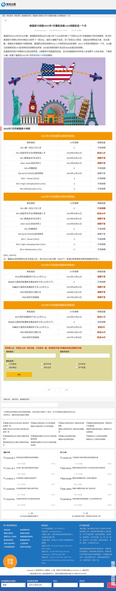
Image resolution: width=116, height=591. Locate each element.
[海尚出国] (8, 5)
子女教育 (12, 364)
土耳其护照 (24, 543)
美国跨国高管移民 (26, 537)
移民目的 (10, 361)
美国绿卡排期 (40, 55)
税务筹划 (12, 368)
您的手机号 (65, 352)
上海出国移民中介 (47, 574)
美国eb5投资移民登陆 (66, 439)
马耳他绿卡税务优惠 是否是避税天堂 (85, 457)
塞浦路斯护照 (25, 540)
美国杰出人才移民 (10, 537)
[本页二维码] (113, 583)
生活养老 (82, 364)
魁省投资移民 (8, 540)
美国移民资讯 (26, 16)
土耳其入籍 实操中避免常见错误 (27, 468)
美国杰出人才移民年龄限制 (95, 439)
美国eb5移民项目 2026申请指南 (42, 426)
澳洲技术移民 (25, 533)
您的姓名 (10, 352)
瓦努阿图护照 (25, 530)
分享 (66, 390)
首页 (3, 16)
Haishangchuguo (40, 30)
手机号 (82, 581)
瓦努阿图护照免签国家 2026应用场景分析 (87, 499)
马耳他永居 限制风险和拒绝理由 (27, 457)
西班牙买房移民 (25, 547)
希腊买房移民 (8, 533)
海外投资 (47, 368)
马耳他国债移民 (9, 547)
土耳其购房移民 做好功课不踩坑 (27, 488)
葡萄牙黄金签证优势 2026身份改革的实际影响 (88, 468)
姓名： (56, 581)
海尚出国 (7, 530)
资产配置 (82, 368)
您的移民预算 (33, 581)
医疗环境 (47, 364)
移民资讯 (10, 16)
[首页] (113, 563)
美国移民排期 (43, 405)
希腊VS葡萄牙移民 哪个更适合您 (83, 488)
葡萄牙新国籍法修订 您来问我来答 (84, 478)
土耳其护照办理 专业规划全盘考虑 (28, 499)
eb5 (17, 48)
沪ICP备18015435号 (79, 574)
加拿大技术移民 (9, 543)
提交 (19, 374)
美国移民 (15, 405)
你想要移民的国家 (9, 581)
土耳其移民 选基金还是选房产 (26, 478)
